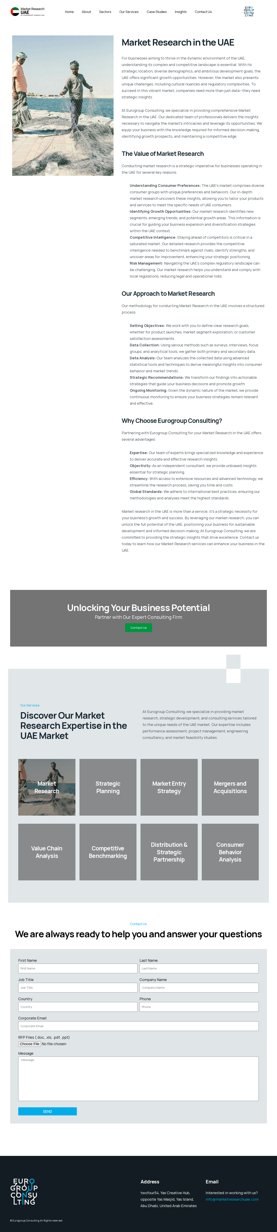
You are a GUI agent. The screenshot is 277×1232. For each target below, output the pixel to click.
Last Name (149, 960)
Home (69, 12)
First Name (27, 960)
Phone (145, 998)
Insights (181, 12)
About (86, 12)
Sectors (105, 12)
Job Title (26, 979)
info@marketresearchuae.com (232, 1199)
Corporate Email (32, 1018)
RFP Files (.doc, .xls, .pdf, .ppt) (44, 1037)
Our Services (129, 12)
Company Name (153, 979)
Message (25, 1053)
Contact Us (203, 12)
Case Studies (157, 12)
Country (25, 998)
